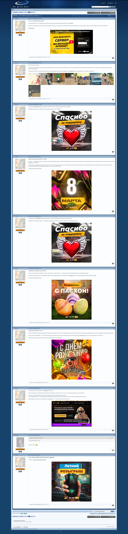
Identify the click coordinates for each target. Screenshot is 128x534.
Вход (15, 6)
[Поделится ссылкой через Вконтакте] (23, 513)
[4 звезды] (113, 15)
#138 (114, 388)
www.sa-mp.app (31, 28)
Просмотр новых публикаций (109, 9)
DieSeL (16, 18)
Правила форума (100, 9)
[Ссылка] (34, 78)
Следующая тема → (111, 513)
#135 (114, 216)
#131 (114, 18)
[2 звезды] (112, 15)
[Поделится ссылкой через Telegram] (26, 513)
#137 (114, 328)
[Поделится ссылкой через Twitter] (20, 513)
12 (25, 12)
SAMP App (46, 390)
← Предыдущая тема (93, 513)
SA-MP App (71, 71)
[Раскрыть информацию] (21, 35)
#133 (114, 104)
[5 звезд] (114, 15)
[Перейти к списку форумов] (22, 2)
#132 (114, 62)
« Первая (21, 12)
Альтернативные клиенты (103, 513)
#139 (114, 435)
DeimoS (16, 435)
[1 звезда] (111, 15)
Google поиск (115, 7)
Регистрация (20, 6)
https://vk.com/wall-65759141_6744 (39, 459)
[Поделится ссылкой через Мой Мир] (24, 513)
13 (27, 12)
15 (31, 12)
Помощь (27, 6)
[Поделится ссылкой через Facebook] (21, 513)
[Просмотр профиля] (20, 25)
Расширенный (112, 7)
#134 (114, 156)
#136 (114, 268)
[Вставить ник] (19, 35)
